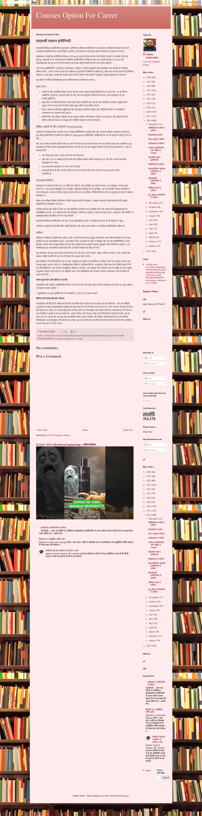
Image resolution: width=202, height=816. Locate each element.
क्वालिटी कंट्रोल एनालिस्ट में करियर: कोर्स (62, 550)
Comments (152, 363)
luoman (106, 795)
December (154, 124)
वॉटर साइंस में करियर (156, 139)
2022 (149, 94)
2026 (149, 77)
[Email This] (62, 331)
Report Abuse (150, 291)
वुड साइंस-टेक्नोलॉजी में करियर (156, 196)
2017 (149, 116)
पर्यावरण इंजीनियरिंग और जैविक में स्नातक (156, 150)
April (151, 232)
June (151, 224)
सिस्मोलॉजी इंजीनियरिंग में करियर (154, 181)
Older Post (128, 429)
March (152, 237)
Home (85, 429)
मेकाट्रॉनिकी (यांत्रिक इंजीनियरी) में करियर (156, 171)
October (153, 207)
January (152, 245)
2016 (149, 120)
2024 (149, 85)
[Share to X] (68, 331)
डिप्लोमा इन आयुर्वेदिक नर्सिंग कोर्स (52, 538)
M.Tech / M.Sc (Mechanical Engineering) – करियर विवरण (66, 444)
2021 (149, 98)
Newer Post (42, 429)
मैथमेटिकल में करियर (156, 164)
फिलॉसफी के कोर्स (155, 134)
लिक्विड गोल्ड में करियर (154, 189)
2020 (149, 103)
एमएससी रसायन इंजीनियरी (154, 158)
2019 (149, 107)
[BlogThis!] (65, 331)
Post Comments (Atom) (59, 435)
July (151, 219)
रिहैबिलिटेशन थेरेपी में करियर (156, 129)
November (154, 202)
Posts (149, 358)
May (151, 228)
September (154, 211)
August (152, 215)
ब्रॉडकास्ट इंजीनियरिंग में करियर (53, 527)
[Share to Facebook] (71, 331)
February (153, 241)
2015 (149, 251)
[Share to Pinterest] (74, 331)
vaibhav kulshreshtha (152, 56)
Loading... (147, 400)
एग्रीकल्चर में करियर (156, 143)
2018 (149, 111)
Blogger (125, 795)
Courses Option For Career (77, 15)
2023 (149, 90)
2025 (149, 81)
